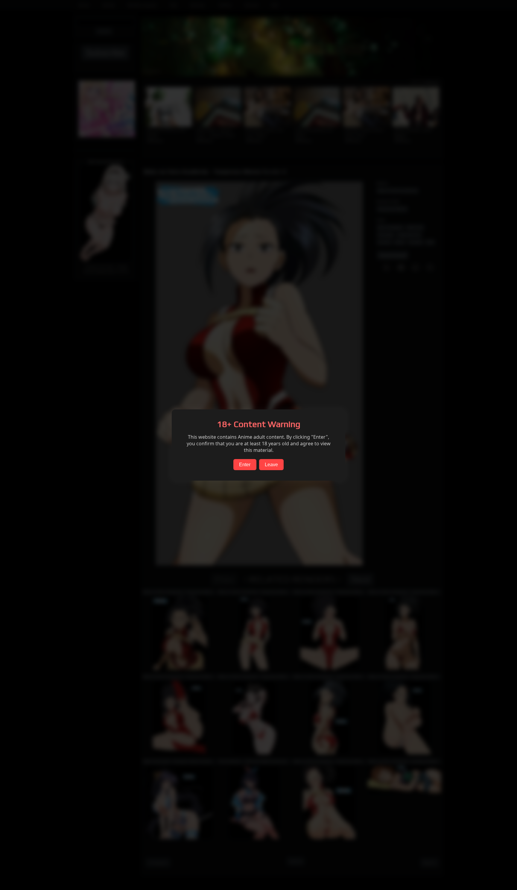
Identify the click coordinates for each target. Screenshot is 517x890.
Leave (271, 464)
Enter (244, 464)
